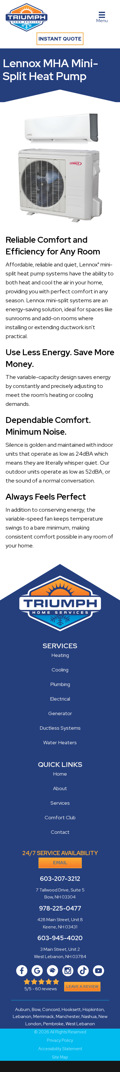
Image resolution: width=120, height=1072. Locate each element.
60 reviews (46, 989)
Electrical (60, 699)
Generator (60, 713)
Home (60, 774)
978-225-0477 (60, 908)
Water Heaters (60, 742)
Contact (60, 832)
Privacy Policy (60, 1040)
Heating (60, 655)
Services (60, 803)
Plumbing (60, 684)
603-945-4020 (60, 938)
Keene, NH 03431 (60, 927)
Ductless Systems (60, 728)
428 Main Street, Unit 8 (60, 920)
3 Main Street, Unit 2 (60, 949)
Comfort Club (60, 817)
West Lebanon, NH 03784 (60, 956)
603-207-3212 (60, 879)
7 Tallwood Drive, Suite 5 (60, 890)
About (60, 788)
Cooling (60, 669)
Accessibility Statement (60, 1049)
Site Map (60, 1057)
